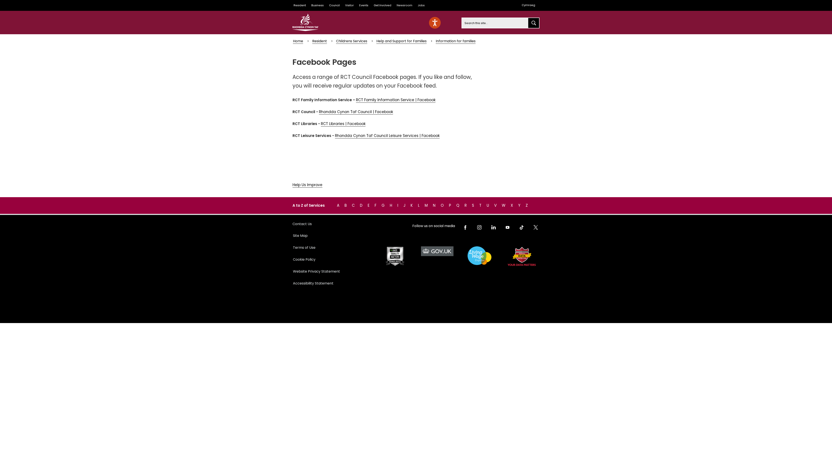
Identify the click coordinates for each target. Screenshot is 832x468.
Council (334, 5)
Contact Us (302, 223)
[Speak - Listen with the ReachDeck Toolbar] (435, 23)
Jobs (421, 5)
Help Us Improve (307, 184)
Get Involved (382, 5)
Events (363, 5)
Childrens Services (351, 41)
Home (298, 41)
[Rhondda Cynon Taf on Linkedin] (493, 227)
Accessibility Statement (313, 283)
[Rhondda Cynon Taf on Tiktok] (521, 227)
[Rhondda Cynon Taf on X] (536, 227)
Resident (300, 5)
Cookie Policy (304, 259)
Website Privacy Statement (316, 271)
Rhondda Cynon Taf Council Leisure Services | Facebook (387, 135)
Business (317, 5)
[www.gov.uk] (395, 256)
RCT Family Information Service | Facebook (396, 99)
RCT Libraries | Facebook (343, 123)
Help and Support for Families (401, 41)
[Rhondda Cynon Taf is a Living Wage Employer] (479, 255)
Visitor (349, 5)
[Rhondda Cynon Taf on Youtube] (507, 227)
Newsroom (404, 5)
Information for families (456, 41)
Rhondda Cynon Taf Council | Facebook (356, 111)
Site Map (300, 235)
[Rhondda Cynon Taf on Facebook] (465, 227)
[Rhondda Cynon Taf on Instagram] (479, 227)
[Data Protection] (522, 256)
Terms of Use (304, 247)
